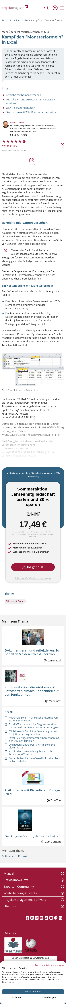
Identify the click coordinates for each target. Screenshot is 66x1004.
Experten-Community (19, 886)
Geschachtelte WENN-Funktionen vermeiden (31, 112)
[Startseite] (15, 8)
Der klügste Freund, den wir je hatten (32, 836)
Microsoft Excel (14, 601)
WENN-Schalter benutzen (20, 107)
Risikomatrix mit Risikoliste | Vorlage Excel (32, 792)
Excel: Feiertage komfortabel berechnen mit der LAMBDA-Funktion (34, 739)
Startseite (7, 20)
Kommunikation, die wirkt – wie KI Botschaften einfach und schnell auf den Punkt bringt (31, 691)
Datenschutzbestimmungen (49, 965)
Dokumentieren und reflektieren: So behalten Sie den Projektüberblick (32, 652)
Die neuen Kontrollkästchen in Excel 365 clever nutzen (32, 746)
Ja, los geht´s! (33, 567)
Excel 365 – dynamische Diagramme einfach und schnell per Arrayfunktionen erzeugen (34, 726)
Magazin (10, 873)
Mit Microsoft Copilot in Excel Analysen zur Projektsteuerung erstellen (33, 733)
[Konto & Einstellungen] (55, 8)
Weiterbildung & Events (20, 893)
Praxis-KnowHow (16, 880)
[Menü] (62, 8)
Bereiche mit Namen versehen (23, 95)
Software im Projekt (14, 856)
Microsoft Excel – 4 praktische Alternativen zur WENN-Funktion (33, 719)
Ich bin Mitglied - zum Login (33, 578)
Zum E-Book (54, 660)
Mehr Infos (55, 701)
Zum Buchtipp (53, 841)
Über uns (10, 906)
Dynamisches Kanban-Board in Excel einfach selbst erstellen (34, 760)
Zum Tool (55, 800)
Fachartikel (22, 20)
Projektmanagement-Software (25, 900)
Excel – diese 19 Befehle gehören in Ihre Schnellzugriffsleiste (31, 753)
